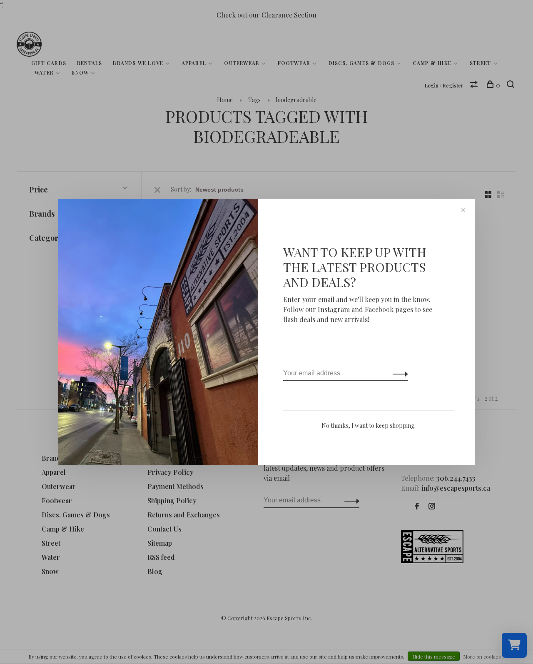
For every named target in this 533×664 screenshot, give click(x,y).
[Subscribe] (398, 373)
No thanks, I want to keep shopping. (368, 425)
